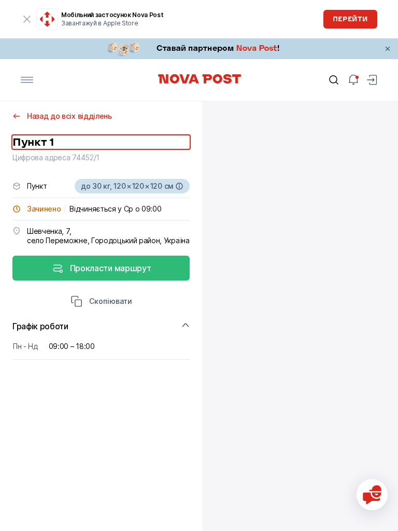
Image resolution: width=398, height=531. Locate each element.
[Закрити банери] (387, 49)
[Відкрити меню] (27, 80)
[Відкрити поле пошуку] (334, 80)
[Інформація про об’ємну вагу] (179, 186)
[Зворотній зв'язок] (372, 494)
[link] (199, 48)
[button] (101, 302)
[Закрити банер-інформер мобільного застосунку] (27, 19)
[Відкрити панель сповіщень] (353, 80)
